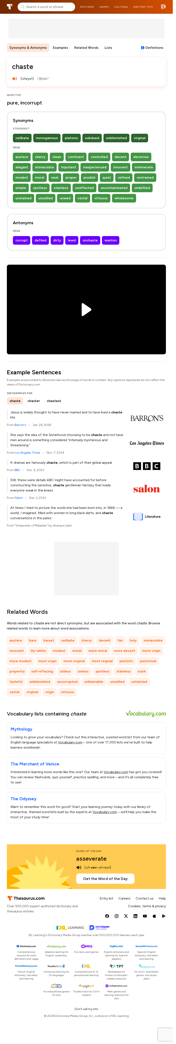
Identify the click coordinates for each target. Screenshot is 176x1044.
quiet (106, 177)
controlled (99, 157)
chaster (33, 401)
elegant (21, 167)
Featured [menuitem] (87, 6)
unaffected (84, 188)
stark (142, 671)
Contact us (144, 898)
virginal (140, 138)
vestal (82, 198)
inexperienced (94, 167)
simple (20, 188)
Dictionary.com (163, 6)
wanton (111, 240)
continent (76, 157)
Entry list (106, 898)
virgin (49, 692)
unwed (65, 198)
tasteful (16, 682)
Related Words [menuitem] (86, 48)
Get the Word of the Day (105, 878)
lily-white (38, 651)
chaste (15, 401)
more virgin (151, 651)
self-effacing (42, 671)
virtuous (101, 198)
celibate (22, 138)
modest (21, 177)
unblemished (116, 138)
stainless (61, 188)
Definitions (154, 48)
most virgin (47, 661)
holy (133, 640)
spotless (40, 188)
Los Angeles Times (27, 452)
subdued (92, 138)
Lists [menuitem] (108, 48)
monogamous (47, 138)
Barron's (20, 425)
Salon (19, 498)
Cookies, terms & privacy (147, 906)
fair (120, 640)
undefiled (142, 188)
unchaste (90, 240)
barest (48, 640)
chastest (54, 401)
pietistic (126, 661)
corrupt (21, 240)
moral (39, 177)
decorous (141, 157)
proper (71, 177)
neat (55, 177)
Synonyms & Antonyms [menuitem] (28, 48)
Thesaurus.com (9, 7)
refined (124, 177)
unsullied (45, 198)
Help (162, 898)
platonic (71, 138)
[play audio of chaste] (14, 78)
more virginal (74, 661)
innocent (120, 167)
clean (56, 157)
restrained (145, 177)
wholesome (124, 198)
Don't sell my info (86, 1009)
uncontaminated (114, 188)
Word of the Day (89, 851)
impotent (68, 167)
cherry (40, 157)
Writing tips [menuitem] (143, 6)
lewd (72, 240)
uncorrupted (67, 682)
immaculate (44, 167)
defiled (40, 240)
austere (21, 157)
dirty (57, 240)
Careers (124, 898)
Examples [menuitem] (60, 48)
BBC (17, 470)
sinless (65, 671)
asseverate (91, 858)
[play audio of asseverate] (78, 867)
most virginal (102, 661)
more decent (124, 651)
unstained (23, 198)
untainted (139, 682)
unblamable (93, 682)
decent (120, 157)
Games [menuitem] (104, 6)
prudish (89, 177)
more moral (97, 651)
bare (32, 640)
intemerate (144, 167)
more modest (20, 661)
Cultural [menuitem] (121, 6)
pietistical (148, 661)
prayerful (16, 671)
